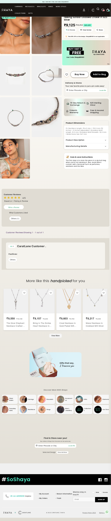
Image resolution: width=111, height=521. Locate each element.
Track (59, 498)
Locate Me (102, 90)
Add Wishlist (24, 293)
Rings (50, 6)
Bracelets (41, 6)
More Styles (61, 6)
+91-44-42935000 (17, 496)
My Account (44, 494)
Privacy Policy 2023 (89, 512)
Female (105, 492)
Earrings (19, 6)
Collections (20, 13)
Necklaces (29, 6)
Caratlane (93, 9)
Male (97, 492)
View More (55, 336)
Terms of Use (103, 512)
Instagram (106, 480)
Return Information (64, 494)
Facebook (100, 480)
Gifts (30, 13)
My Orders (43, 498)
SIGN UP (101, 499)
